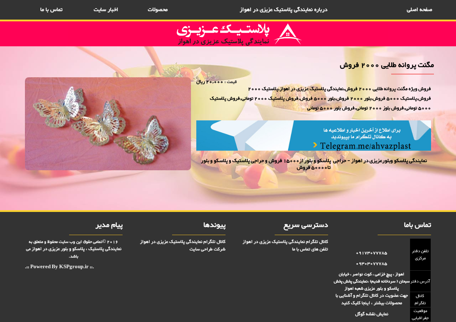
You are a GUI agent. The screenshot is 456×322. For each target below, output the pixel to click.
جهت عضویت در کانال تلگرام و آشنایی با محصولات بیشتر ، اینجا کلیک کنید (372, 299)
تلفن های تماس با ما (310, 249)
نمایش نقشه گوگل (371, 314)
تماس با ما (51, 10)
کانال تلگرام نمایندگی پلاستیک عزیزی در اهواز (285, 242)
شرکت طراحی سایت (208, 249)
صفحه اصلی (419, 10)
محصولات (158, 10)
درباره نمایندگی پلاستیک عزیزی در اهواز (283, 10)
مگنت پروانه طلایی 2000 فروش (408, 187)
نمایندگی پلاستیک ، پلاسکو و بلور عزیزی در (76, 249)
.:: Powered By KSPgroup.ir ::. (59, 267)
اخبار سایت (106, 10)
